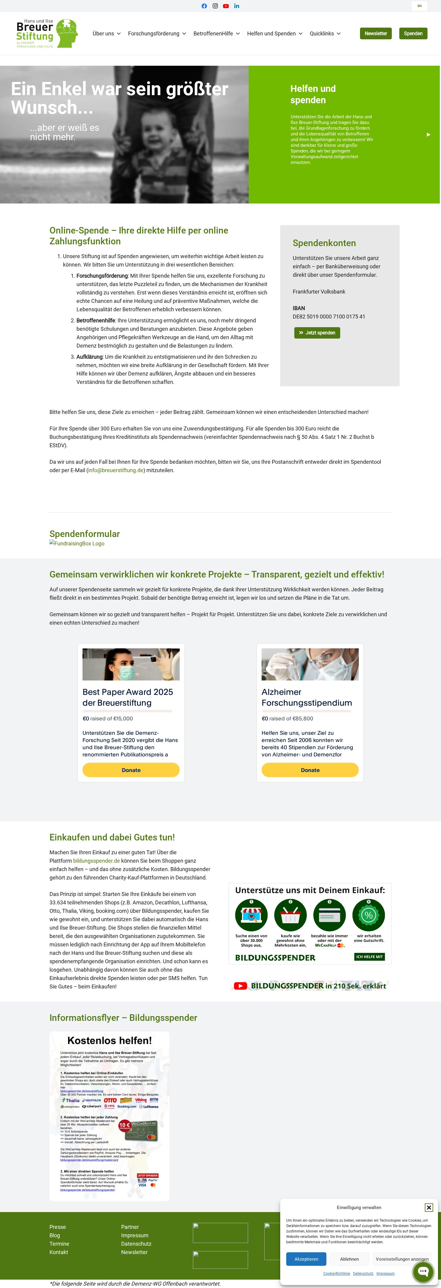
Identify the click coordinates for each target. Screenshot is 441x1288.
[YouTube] (225, 6)
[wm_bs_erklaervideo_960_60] (310, 986)
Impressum (385, 1273)
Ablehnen (349, 1259)
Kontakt (59, 1252)
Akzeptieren (306, 1259)
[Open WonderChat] (423, 1272)
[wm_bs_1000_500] (310, 924)
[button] (429, 1208)
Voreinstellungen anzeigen (402, 1259)
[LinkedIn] (236, 6)
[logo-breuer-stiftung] (47, 34)
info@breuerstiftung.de (115, 470)
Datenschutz (363, 1273)
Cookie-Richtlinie (336, 1273)
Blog (55, 1235)
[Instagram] (215, 6)
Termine (59, 1244)
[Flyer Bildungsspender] (110, 1116)
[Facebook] (204, 6)
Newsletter (134, 1252)
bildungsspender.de (96, 861)
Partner (130, 1227)
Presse (58, 1227)
